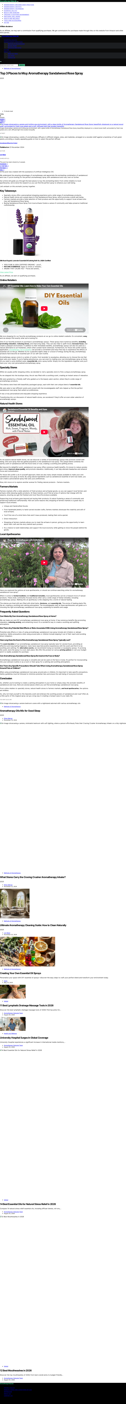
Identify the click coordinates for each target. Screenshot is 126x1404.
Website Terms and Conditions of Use (18, 1389)
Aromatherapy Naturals (8, 1)
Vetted (6, 22)
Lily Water (3, 155)
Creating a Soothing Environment (16, 14)
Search (21, 65)
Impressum (8, 1391)
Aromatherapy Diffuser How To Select (8, 143)
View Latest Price (6, 272)
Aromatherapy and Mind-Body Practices (19, 4)
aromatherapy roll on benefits (20, 350)
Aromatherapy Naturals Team (13, 1013)
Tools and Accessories (12, 20)
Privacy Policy (9, 1387)
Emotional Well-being (12, 16)
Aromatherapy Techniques (14, 8)
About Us (7, 51)
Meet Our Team (13, 53)
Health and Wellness (12, 18)
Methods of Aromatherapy (16, 44)
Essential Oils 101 (10, 10)
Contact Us (11, 57)
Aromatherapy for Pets (13, 6)
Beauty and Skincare (11, 12)
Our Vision (11, 55)
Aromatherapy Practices (13, 42)
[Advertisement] (63, 94)
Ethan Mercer (8, 718)
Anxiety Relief (12, 45)
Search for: (3, 63)
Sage (5, 981)
